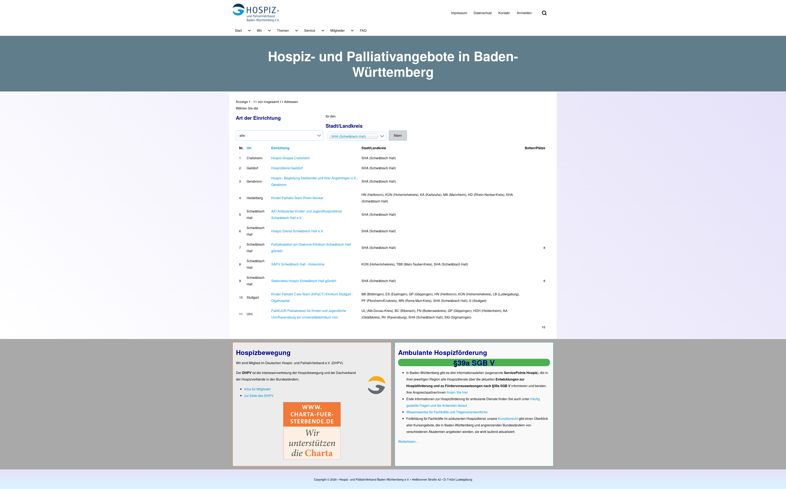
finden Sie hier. (457, 392)
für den (344, 121)
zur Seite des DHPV (258, 395)
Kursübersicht (508, 418)
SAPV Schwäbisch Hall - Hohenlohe (297, 264)
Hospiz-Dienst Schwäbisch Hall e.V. (297, 231)
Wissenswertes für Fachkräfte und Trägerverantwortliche (447, 412)
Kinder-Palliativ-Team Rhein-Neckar (297, 197)
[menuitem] (459, 13)
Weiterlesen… (408, 441)
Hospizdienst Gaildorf (287, 168)
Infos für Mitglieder (257, 389)
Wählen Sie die (258, 113)
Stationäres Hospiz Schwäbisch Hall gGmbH (303, 280)
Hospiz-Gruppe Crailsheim (290, 158)
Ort (249, 148)
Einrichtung (280, 148)
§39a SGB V (474, 362)
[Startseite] (256, 13)
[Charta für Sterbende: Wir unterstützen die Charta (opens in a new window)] (312, 430)
